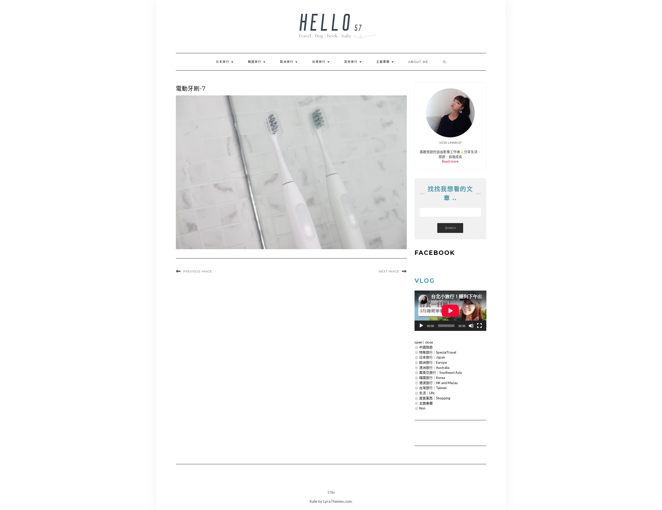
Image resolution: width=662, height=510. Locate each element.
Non (422, 408)
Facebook (435, 252)
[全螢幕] (479, 325)
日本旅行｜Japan (432, 357)
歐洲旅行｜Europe (433, 362)
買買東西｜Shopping (434, 398)
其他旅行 (351, 62)
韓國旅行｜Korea (432, 378)
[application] (450, 311)
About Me (418, 62)
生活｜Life (426, 393)
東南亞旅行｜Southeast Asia (440, 372)
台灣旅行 (319, 62)
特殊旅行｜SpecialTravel (437, 352)
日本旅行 (223, 62)
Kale (313, 501)
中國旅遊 (426, 347)
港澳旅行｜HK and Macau (438, 383)
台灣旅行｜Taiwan (433, 388)
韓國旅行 (255, 62)
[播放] (421, 325)
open (418, 342)
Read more (450, 161)
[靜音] (471, 325)
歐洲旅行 (287, 62)
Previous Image (197, 271)
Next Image (389, 271)
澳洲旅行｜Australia (434, 368)
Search (450, 228)
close (429, 342)
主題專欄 (383, 62)
